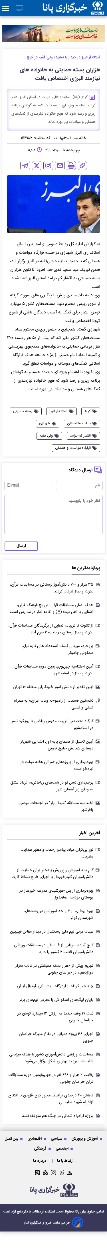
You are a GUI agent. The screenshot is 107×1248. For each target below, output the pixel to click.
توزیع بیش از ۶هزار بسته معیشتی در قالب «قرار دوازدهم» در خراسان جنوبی (54, 969)
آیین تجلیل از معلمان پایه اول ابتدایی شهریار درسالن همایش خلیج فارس (57, 745)
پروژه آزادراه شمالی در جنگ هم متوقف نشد (57, 1116)
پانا (77, 1211)
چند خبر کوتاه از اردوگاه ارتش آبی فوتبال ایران (55, 986)
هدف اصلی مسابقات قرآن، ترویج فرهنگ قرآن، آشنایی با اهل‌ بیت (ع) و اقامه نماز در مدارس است (51, 608)
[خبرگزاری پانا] (73, 8)
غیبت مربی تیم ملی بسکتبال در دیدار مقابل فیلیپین (51, 931)
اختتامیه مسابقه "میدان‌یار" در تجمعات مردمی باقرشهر (56, 806)
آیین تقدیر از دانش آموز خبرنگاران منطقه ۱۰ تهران (53, 687)
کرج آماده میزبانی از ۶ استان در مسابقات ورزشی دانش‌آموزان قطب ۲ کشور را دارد (53, 949)
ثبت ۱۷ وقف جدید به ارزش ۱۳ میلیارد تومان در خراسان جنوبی (55, 1017)
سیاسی (57, 1138)
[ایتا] (37, 1172)
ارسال (21, 546)
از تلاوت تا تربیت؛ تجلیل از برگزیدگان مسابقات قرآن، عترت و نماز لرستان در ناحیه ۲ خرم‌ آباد (50, 629)
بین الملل (12, 1138)
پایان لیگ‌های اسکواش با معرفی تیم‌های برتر (56, 1000)
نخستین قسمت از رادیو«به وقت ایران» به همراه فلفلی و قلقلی (53, 704)
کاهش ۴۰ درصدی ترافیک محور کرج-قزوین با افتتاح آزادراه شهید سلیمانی (50, 1099)
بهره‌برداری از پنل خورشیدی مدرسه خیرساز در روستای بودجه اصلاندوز (56, 894)
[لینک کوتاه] (82, 165)
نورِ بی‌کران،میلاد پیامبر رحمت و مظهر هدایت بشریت (57, 853)
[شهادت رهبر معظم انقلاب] (53, 33)
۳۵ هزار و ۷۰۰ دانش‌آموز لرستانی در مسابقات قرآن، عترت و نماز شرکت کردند (51, 588)
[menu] (5, 8)
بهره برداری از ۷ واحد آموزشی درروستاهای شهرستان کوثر (58, 914)
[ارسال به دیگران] (60, 165)
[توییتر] (36, 165)
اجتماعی (62, 1148)
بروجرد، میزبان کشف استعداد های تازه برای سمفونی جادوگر (57, 649)
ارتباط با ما (65, 1161)
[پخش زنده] (19, 8)
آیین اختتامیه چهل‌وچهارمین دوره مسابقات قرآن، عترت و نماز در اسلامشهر (53, 670)
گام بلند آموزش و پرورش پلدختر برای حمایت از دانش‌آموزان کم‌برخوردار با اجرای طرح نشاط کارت (52, 874)
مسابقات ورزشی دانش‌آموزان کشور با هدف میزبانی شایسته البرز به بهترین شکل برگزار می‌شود (51, 1058)
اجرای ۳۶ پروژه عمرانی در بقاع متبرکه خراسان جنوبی (56, 1037)
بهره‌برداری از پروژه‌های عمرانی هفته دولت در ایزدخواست (56, 765)
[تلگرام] (25, 165)
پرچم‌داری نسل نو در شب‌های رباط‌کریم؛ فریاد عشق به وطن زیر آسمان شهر (51, 786)
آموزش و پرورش (85, 1138)
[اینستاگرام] (48, 165)
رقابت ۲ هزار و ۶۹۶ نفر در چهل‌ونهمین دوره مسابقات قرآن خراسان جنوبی (50, 1078)
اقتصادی (35, 1138)
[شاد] (45, 1172)
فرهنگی (40, 1148)
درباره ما (40, 1161)
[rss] (70, 1173)
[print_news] (71, 165)
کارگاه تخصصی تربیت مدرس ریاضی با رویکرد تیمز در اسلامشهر (52, 725)
